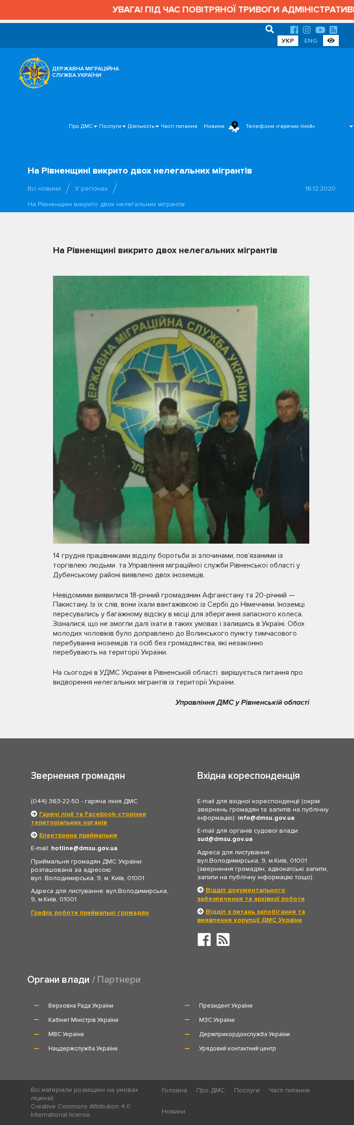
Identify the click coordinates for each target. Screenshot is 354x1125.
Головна (174, 1090)
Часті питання (179, 126)
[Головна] (32, 75)
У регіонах (91, 188)
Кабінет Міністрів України (83, 1020)
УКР (288, 41)
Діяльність (141, 126)
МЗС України (217, 1020)
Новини (214, 126)
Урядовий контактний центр (237, 1048)
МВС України (66, 1034)
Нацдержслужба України (83, 1048)
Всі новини (44, 188)
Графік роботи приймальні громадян (90, 912)
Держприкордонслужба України (244, 1034)
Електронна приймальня (78, 835)
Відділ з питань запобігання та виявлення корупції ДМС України (251, 916)
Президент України (226, 1005)
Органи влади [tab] (58, 980)
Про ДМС (81, 126)
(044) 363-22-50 (55, 801)
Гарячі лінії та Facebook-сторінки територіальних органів (88, 818)
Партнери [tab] (119, 980)
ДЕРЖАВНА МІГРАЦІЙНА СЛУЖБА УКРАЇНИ (85, 72)
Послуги (110, 126)
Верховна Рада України (80, 1005)
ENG (310, 41)
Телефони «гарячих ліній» (280, 126)
